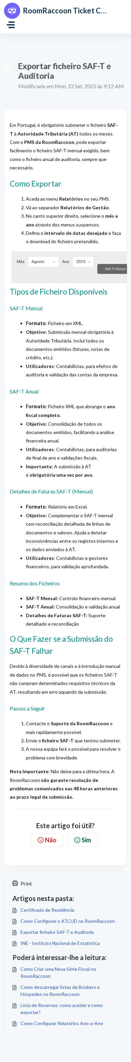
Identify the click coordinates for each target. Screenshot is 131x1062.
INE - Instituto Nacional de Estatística (60, 943)
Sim (86, 840)
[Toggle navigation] (10, 25)
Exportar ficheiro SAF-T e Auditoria (57, 932)
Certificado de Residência (47, 910)
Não (50, 840)
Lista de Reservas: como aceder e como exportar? (61, 1008)
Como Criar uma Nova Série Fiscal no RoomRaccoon (58, 972)
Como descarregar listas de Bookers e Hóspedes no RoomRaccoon (60, 990)
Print (26, 883)
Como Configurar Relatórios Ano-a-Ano (61, 1023)
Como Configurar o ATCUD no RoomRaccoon (67, 921)
